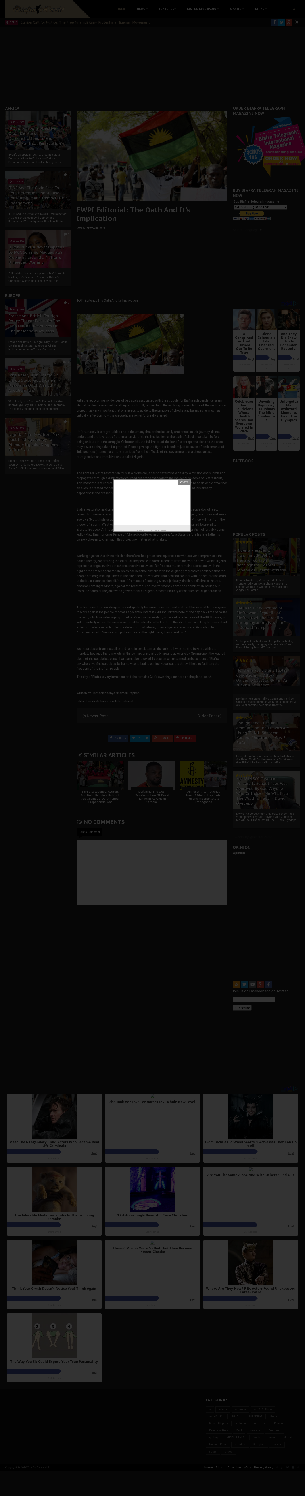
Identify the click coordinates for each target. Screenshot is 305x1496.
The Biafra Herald (157, 530)
